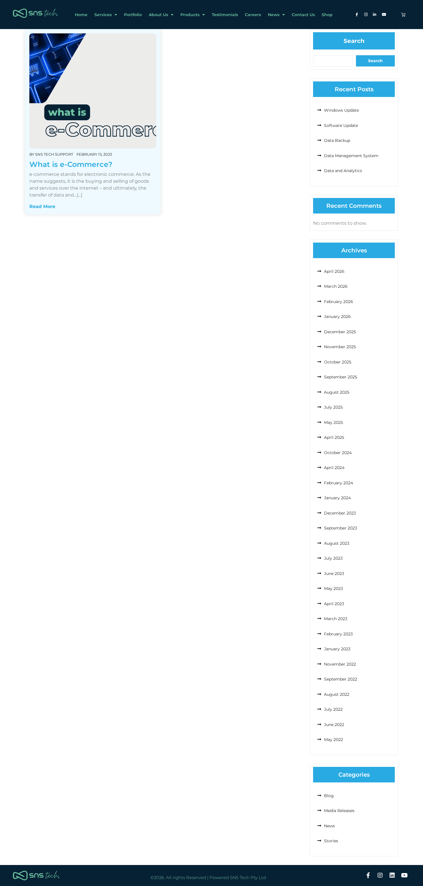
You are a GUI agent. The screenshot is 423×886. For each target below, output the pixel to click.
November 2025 (340, 346)
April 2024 (334, 467)
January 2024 (337, 497)
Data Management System (351, 155)
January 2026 (337, 316)
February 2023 (338, 634)
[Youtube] (404, 875)
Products (189, 14)
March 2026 (336, 286)
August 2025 (336, 392)
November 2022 (340, 664)
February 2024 (338, 482)
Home (81, 14)
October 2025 (337, 362)
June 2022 (334, 724)
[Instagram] (380, 875)
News (273, 14)
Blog (329, 795)
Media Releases (339, 810)
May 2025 (333, 422)
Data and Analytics (343, 170)
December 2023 (340, 513)
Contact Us (303, 14)
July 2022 (333, 709)
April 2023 (334, 603)
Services (103, 14)
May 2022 (333, 739)
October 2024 (338, 452)
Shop (327, 14)
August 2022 (336, 694)
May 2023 (333, 588)
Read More (42, 206)
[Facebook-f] (368, 875)
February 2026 (338, 301)
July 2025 (333, 407)
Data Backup (337, 140)
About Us (158, 14)
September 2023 (340, 528)
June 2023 (334, 573)
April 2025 (334, 437)
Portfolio (133, 14)
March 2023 (335, 618)
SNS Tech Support (54, 154)
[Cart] (403, 14)
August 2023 (336, 543)
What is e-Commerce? (71, 164)
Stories (331, 840)
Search (354, 40)
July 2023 (333, 558)
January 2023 (337, 648)
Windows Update (341, 110)
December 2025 (340, 331)
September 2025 (340, 377)
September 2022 (340, 679)
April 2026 (334, 271)
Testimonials (225, 14)
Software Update (341, 125)
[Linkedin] (392, 875)
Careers (253, 14)
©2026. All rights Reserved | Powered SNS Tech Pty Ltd (208, 877)
